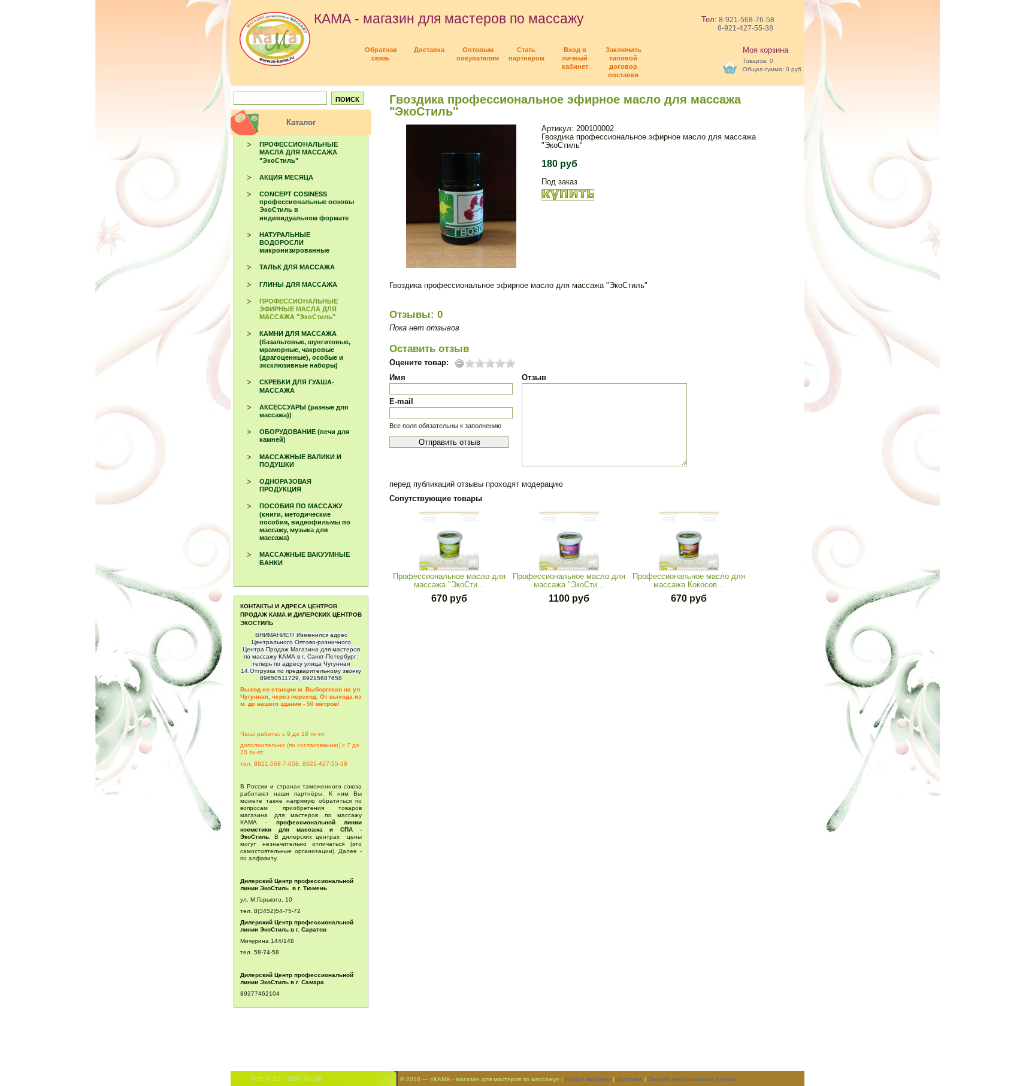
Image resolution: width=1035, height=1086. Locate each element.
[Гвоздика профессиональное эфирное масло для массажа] (461, 196)
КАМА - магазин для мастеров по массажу (447, 18)
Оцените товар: (419, 363)
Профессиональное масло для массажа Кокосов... (688, 580)
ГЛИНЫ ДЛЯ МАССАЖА (298, 284)
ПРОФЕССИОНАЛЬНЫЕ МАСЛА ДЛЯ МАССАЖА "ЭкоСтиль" (298, 152)
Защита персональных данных (692, 1079)
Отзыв (534, 377)
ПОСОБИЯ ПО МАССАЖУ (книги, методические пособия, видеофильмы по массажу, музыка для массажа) (304, 521)
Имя (397, 377)
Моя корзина (765, 49)
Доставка (629, 1079)
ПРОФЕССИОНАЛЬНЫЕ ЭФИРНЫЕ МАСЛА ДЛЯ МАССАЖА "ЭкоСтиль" (298, 309)
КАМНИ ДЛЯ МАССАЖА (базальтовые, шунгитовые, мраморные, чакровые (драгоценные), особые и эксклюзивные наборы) (304, 349)
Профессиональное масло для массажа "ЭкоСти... (449, 580)
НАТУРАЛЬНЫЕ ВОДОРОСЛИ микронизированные (294, 242)
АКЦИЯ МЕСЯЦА (286, 177)
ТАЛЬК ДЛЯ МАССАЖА (297, 267)
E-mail (401, 401)
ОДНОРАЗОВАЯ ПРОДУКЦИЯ (285, 485)
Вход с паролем (588, 1079)
